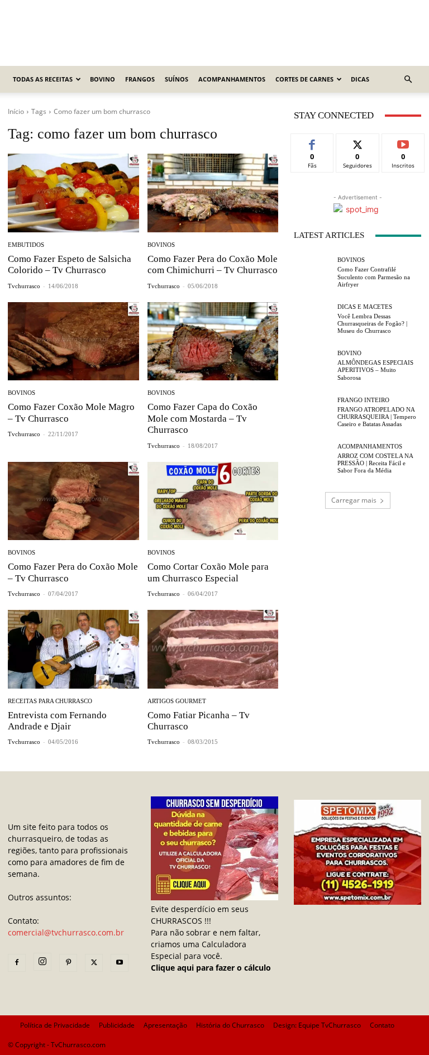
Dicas (360, 79)
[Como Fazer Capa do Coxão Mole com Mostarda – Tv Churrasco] (213, 341)
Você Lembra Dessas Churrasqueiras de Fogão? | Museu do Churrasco (372, 323)
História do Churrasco (230, 1025)
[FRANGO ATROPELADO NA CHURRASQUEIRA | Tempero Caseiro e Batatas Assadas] (313, 412)
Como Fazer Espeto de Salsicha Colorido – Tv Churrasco (69, 264)
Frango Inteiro (363, 400)
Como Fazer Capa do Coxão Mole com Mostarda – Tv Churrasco (202, 418)
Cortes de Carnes (304, 79)
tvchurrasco (24, 286)
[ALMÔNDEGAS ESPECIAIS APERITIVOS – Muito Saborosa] (313, 366)
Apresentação (165, 1025)
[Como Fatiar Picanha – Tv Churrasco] (213, 649)
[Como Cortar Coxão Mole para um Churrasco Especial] (213, 501)
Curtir (312, 142)
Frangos (140, 79)
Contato (382, 1025)
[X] (94, 963)
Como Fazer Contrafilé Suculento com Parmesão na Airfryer (373, 276)
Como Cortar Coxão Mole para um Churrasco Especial (208, 572)
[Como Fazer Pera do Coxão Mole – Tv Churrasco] (73, 501)
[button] (407, 79)
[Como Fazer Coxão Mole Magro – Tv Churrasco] (73, 341)
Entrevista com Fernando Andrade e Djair (57, 721)
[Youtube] (119, 963)
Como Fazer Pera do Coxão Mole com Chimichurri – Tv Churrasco (212, 264)
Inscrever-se (403, 146)
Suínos (176, 79)
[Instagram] (42, 962)
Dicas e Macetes (364, 307)
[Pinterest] (68, 963)
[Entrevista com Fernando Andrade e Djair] (73, 649)
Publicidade (117, 1025)
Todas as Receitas (43, 79)
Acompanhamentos (231, 79)
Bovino (102, 79)
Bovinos (161, 245)
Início (16, 111)
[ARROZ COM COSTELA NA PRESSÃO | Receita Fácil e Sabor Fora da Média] (313, 459)
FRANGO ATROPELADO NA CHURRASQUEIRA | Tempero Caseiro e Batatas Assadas (376, 416)
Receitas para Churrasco (50, 701)
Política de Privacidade (55, 1025)
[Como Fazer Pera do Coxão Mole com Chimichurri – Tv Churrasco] (213, 193)
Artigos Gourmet (176, 701)
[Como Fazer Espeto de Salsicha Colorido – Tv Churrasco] (73, 193)
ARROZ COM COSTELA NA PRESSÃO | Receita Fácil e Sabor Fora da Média (375, 463)
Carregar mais (353, 500)
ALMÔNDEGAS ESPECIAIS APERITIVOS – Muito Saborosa (375, 369)
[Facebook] (17, 963)
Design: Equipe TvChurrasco (317, 1025)
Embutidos (26, 245)
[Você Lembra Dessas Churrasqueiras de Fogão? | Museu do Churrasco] (313, 319)
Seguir (358, 142)
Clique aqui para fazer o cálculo (211, 967)
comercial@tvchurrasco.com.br (66, 932)
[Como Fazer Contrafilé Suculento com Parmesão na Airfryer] (313, 273)
